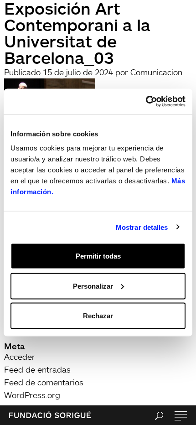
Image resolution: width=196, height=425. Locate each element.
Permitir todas (98, 256)
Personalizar (93, 286)
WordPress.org (32, 395)
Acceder (19, 357)
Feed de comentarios (43, 382)
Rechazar (98, 316)
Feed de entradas (37, 369)
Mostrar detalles (142, 227)
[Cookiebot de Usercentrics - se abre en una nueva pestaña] (146, 102)
